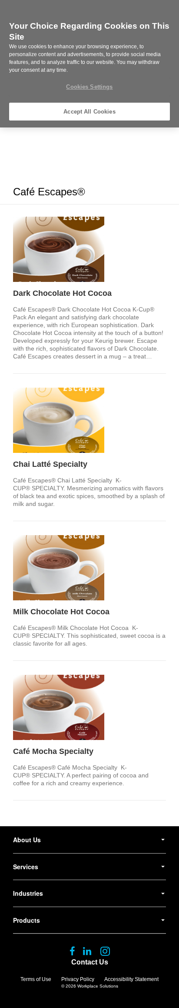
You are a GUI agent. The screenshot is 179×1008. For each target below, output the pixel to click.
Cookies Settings (89, 87)
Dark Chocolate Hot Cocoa (62, 293)
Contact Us (89, 962)
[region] (89, 63)
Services (25, 866)
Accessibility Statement (131, 979)
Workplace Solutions (97, 986)
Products (26, 920)
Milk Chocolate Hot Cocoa (61, 611)
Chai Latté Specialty (50, 464)
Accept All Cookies (89, 111)
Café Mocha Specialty (53, 751)
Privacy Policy (77, 979)
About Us (27, 839)
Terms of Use (35, 979)
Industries (28, 893)
